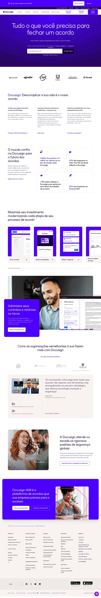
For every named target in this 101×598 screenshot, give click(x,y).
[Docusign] (8, 12)
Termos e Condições (60, 46)
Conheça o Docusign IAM (40, 508)
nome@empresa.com (35, 51)
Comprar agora (81, 12)
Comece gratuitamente (21, 508)
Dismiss (89, 3)
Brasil (10, 584)
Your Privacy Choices (31, 593)
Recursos (35, 12)
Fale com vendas (68, 12)
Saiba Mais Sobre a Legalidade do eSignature (75, 463)
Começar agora (68, 51)
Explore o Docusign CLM (17, 330)
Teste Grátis (93, 12)
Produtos (19, 12)
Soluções (27, 12)
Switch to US (78, 3)
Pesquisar (71, 8)
